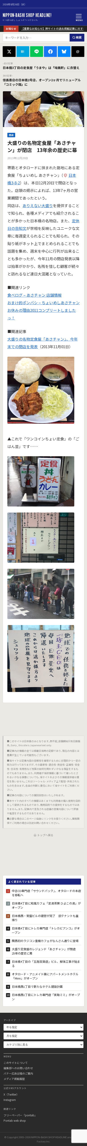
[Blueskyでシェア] (64, 51)
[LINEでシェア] (36, 51)
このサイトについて (16, 1063)
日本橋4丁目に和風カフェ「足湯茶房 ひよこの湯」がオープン (46, 905)
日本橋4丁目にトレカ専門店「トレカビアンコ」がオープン (46, 930)
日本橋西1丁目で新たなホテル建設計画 (37, 986)
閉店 (11, 135)
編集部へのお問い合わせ (18, 1068)
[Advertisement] (43, 717)
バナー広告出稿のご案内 (18, 1073)
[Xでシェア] (9, 51)
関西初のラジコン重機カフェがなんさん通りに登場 (45, 941)
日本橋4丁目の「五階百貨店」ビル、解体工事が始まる (46, 963)
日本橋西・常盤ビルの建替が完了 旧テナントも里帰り (45, 918)
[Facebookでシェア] (50, 51)
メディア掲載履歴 (14, 1079)
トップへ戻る (45, 835)
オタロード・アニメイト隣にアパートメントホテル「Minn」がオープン (45, 976)
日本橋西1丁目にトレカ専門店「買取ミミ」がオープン (46, 997)
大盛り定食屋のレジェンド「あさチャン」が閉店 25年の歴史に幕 (45, 951)
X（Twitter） (11, 1094)
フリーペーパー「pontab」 (20, 1115)
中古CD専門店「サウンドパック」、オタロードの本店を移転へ (46, 893)
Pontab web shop (15, 1120)
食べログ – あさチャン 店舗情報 (34, 295)
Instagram (10, 1100)
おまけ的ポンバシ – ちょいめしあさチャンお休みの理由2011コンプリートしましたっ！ (43, 310)
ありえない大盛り (38, 205)
